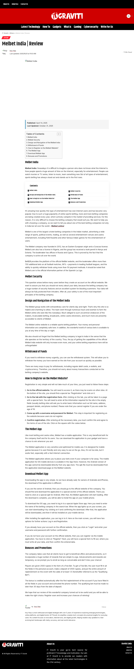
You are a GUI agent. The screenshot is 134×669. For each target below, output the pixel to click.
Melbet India (32, 137)
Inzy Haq (13, 51)
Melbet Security (34, 140)
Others (6, 38)
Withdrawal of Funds (36, 145)
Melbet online (57, 226)
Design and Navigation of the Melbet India (44, 143)
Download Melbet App (36, 153)
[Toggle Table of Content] (57, 134)
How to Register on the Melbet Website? (43, 148)
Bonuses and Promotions (37, 156)
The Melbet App (34, 151)
